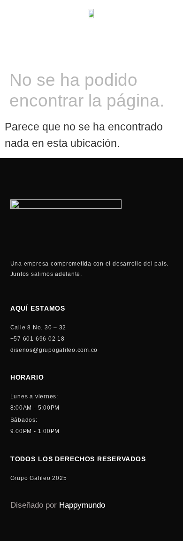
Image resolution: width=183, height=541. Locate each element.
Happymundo (82, 505)
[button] (171, 49)
